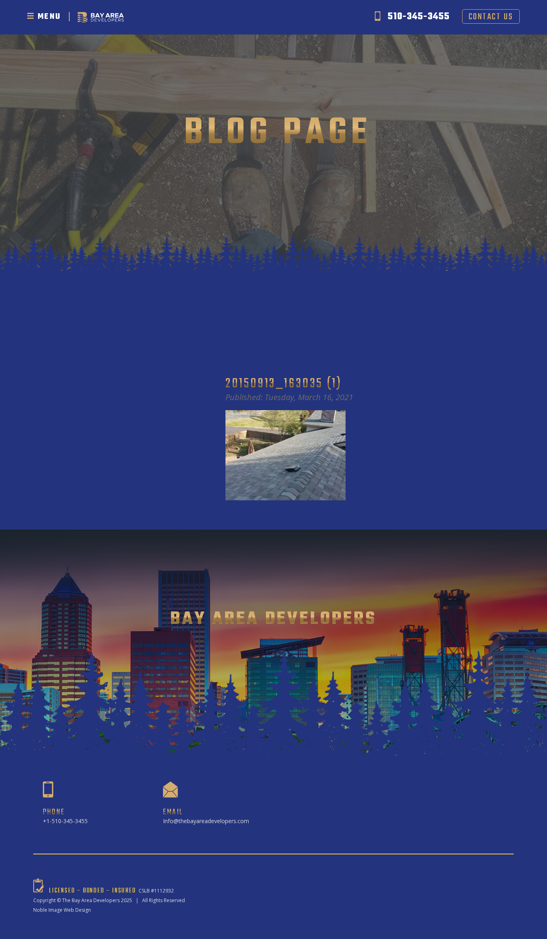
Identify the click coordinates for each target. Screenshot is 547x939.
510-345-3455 (419, 17)
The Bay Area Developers (91, 900)
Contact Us (491, 17)
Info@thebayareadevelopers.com (206, 821)
